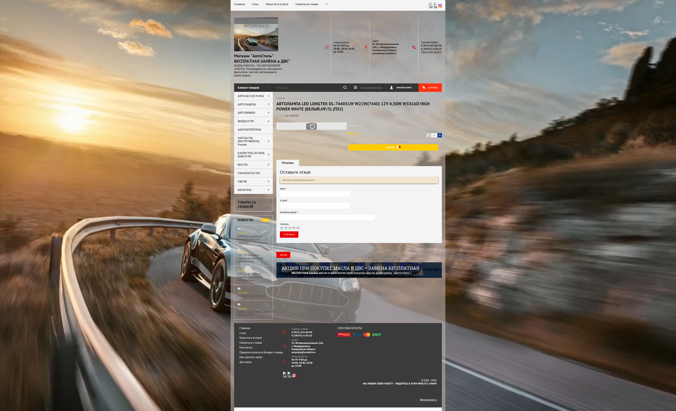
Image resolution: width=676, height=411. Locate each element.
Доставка (245, 362)
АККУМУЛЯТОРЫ (249, 129)
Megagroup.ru (428, 399)
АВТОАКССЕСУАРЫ (251, 96)
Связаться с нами (306, 4)
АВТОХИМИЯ (246, 112)
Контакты (245, 347)
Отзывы (288, 163)
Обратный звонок (431, 51)
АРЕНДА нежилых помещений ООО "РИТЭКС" (250, 239)
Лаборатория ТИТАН (251, 296)
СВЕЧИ (242, 181)
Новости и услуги (277, 4)
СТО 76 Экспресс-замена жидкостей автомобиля (250, 258)
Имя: (283, 188)
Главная (239, 4)
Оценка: (284, 224)
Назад (283, 255)
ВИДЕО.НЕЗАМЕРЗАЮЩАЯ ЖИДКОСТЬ (256, 313)
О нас (255, 4)
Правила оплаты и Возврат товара (261, 352)
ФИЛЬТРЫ (244, 190)
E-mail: (283, 200)
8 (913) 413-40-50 (431, 45)
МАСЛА (243, 164)
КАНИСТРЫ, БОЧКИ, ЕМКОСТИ (251, 154)
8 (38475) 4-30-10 (431, 48)
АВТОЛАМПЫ (247, 104)
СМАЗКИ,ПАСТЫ (249, 173)
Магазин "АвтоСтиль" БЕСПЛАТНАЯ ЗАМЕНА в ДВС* (262, 58)
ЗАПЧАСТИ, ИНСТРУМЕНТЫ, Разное (249, 141)
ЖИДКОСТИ (246, 121)
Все (265, 220)
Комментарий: (289, 212)
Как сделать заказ (250, 357)
